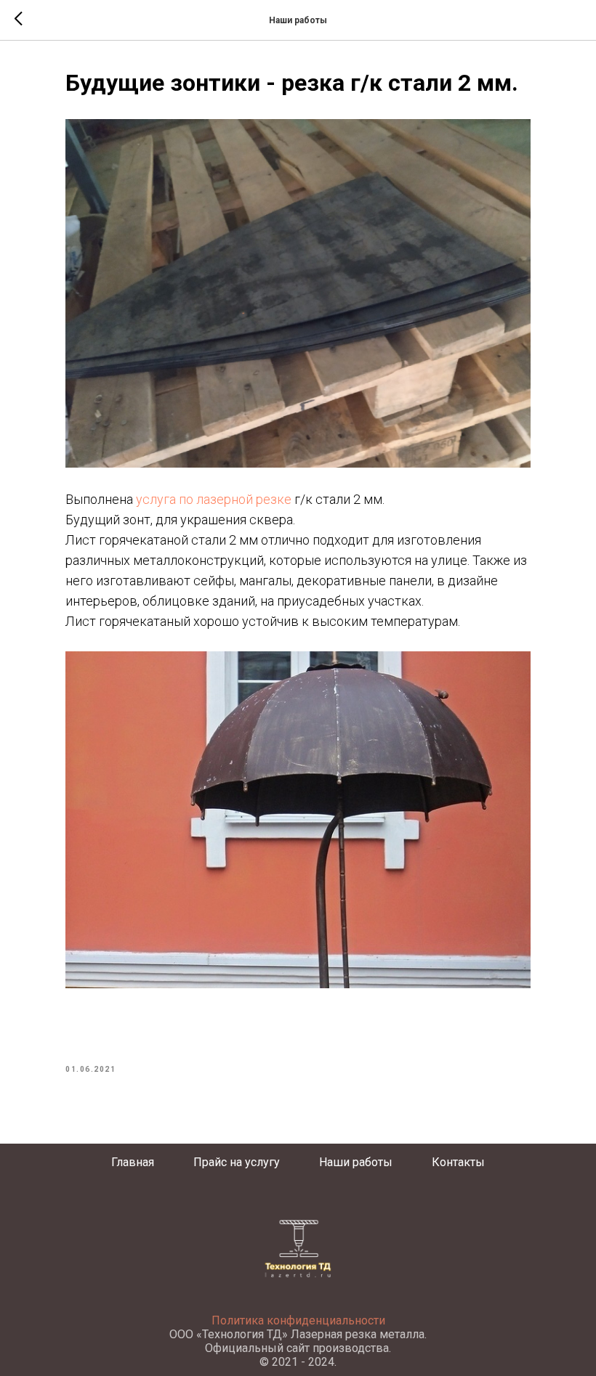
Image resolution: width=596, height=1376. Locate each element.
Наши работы (355, 1162)
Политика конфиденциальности (298, 1320)
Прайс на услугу (236, 1162)
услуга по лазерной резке (215, 499)
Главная (132, 1162)
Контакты (458, 1162)
